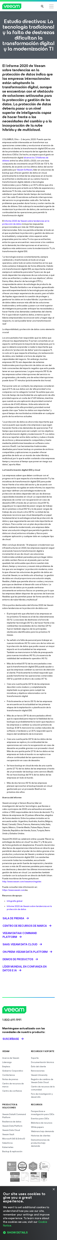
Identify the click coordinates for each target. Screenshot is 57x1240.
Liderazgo (7, 1062)
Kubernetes (7, 1147)
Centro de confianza (12, 1091)
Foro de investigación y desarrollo (42, 1095)
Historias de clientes (40, 1135)
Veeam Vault (8, 1134)
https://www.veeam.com (13, 890)
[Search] (42, 6)
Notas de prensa (10, 1079)
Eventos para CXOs (40, 1118)
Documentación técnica (42, 1062)
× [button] (53, 1189)
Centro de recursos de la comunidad (43, 1088)
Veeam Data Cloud (11, 1130)
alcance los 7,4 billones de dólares (25, 159)
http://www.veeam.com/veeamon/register (21, 881)
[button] (28, 1232)
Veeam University (39, 1075)
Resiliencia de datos (11, 1121)
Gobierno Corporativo (12, 1071)
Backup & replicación (12, 1151)
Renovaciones (38, 1071)
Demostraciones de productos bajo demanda (40, 1143)
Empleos (6, 1066)
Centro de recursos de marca (13, 1085)
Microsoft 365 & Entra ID (13, 1138)
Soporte (35, 1058)
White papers (37, 1127)
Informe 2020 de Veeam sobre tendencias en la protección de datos (25, 222)
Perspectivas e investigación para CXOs (42, 1113)
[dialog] (28, 1213)
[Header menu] (51, 6)
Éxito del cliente (38, 1066)
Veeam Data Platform (12, 1126)
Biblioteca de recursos (41, 1123)
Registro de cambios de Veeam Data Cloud (42, 1081)
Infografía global (14, 901)
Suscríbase (11, 1039)
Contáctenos (8, 1075)
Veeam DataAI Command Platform (14, 1116)
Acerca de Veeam (10, 1058)
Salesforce (7, 1143)
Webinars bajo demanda (42, 1131)
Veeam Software (24, 170)
